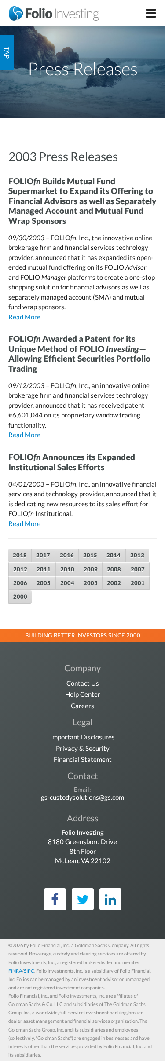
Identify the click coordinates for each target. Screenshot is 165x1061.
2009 (91, 569)
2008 (114, 569)
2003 (91, 582)
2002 (114, 582)
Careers (82, 706)
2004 (67, 582)
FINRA (15, 970)
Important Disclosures (82, 737)
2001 (138, 582)
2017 (43, 555)
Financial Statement (83, 759)
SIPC (29, 970)
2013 (137, 555)
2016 (67, 555)
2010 (67, 569)
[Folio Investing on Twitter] (83, 899)
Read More (24, 317)
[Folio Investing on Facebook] (55, 899)
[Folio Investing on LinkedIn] (110, 899)
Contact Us (82, 683)
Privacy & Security (83, 748)
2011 (44, 569)
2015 (90, 555)
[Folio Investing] (49, 13)
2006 (20, 582)
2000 (20, 596)
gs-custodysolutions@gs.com (82, 797)
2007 (138, 569)
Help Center (82, 694)
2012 (20, 569)
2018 (20, 555)
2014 (113, 555)
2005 (44, 582)
